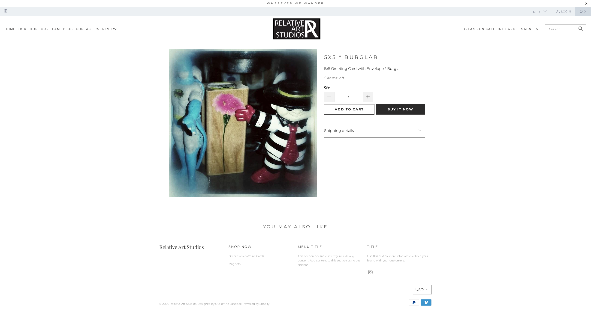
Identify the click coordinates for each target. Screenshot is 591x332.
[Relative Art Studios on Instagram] (5, 11)
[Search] (580, 29)
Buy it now (400, 109)
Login (566, 11)
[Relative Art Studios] (296, 29)
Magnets (235, 264)
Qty (327, 87)
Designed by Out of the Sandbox (219, 303)
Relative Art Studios (183, 303)
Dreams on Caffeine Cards (246, 256)
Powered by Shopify (256, 303)
